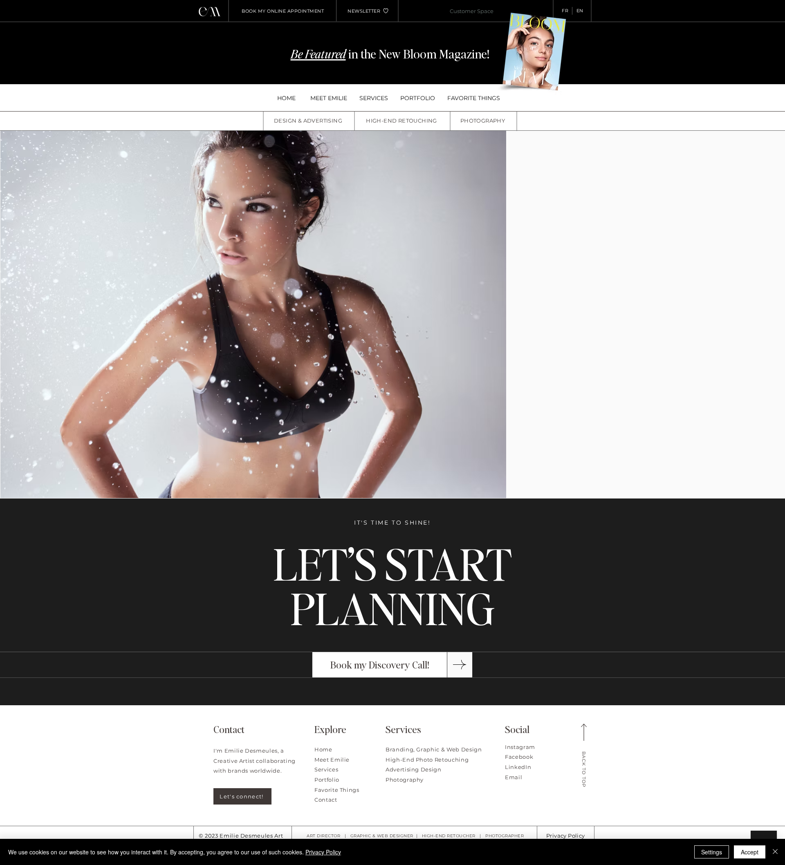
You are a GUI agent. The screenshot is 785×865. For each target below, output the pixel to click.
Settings (711, 852)
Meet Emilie (332, 759)
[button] (364, 11)
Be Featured (318, 53)
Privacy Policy (565, 835)
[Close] (775, 851)
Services (326, 769)
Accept (749, 852)
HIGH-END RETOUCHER (448, 835)
